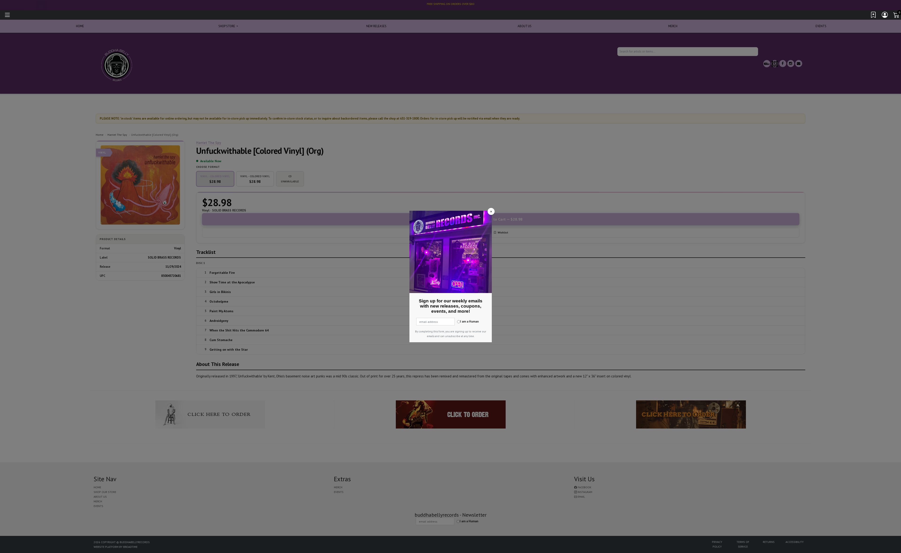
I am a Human (469, 322)
